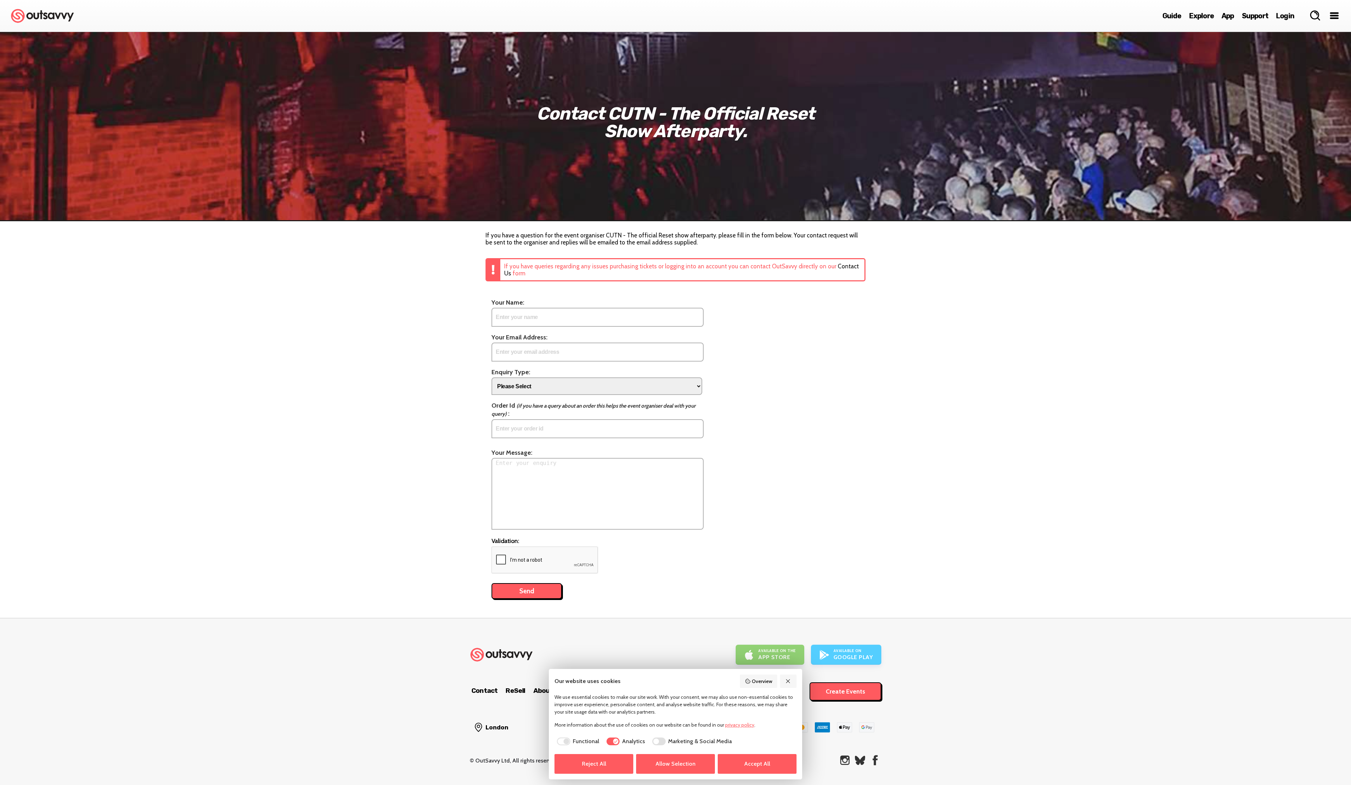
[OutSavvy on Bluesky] (860, 760)
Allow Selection (675, 763)
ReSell (515, 691)
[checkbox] (576, 741)
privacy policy (739, 725)
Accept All (757, 763)
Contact (484, 691)
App (1228, 16)
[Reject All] (788, 681)
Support (1255, 16)
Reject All (594, 763)
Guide (1171, 16)
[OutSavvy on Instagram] (845, 760)
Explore (1201, 16)
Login (1285, 16)
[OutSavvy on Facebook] (875, 760)
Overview (762, 681)
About (543, 691)
